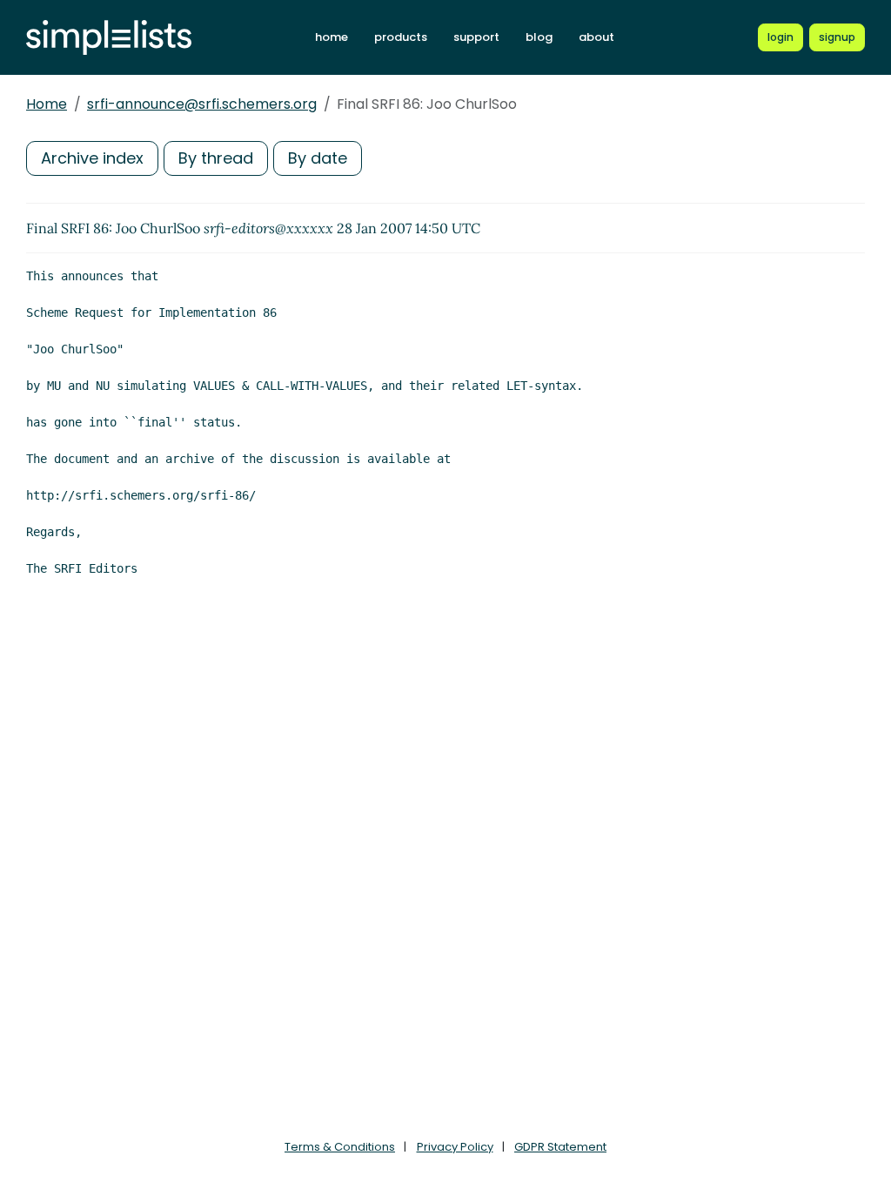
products (400, 37)
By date (317, 158)
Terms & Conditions (340, 1147)
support (476, 37)
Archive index (92, 158)
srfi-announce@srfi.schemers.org (202, 104)
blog (539, 37)
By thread (215, 158)
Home (46, 104)
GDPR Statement (560, 1147)
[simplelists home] (108, 38)
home (331, 37)
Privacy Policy (455, 1147)
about (596, 37)
